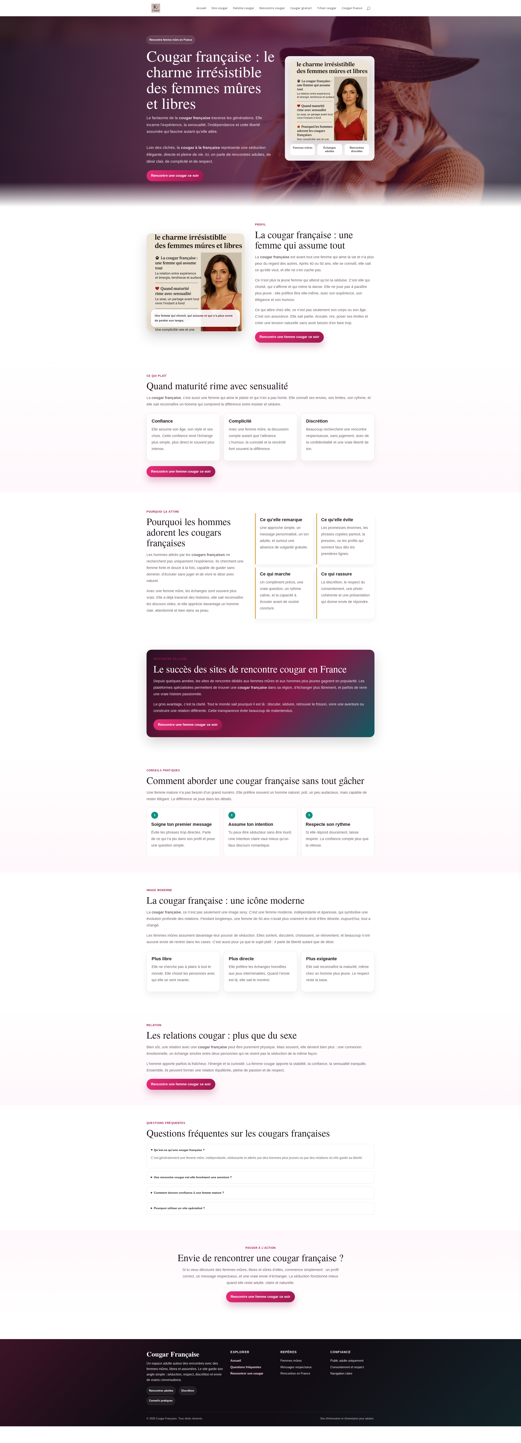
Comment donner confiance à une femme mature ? (189, 1192)
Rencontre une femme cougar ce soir (289, 337)
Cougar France (352, 8)
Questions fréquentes (245, 1367)
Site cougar (219, 8)
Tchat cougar (326, 8)
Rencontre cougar (272, 8)
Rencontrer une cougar (246, 1373)
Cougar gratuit (301, 8)
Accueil (201, 8)
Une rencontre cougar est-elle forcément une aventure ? (193, 1177)
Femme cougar (243, 8)
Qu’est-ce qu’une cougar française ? (179, 1150)
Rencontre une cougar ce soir (175, 176)
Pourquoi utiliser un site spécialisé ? (179, 1208)
